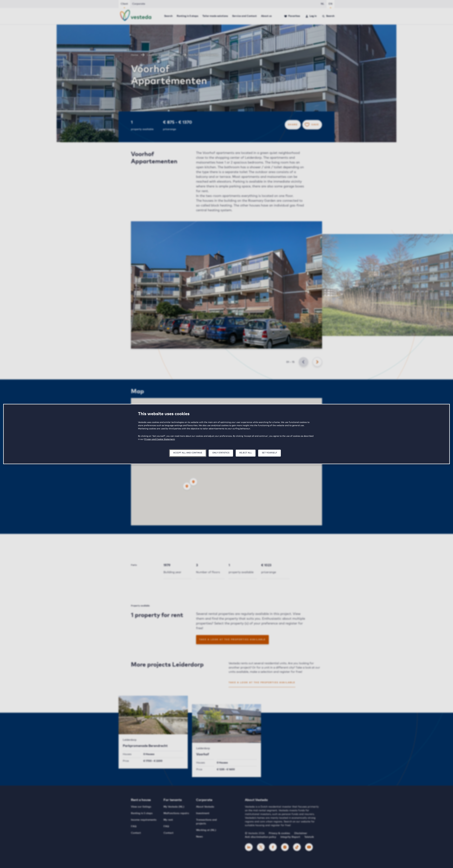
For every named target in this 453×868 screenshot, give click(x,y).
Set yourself (269, 453)
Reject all (245, 453)
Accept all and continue (187, 453)
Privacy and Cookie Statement (159, 439)
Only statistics (220, 453)
